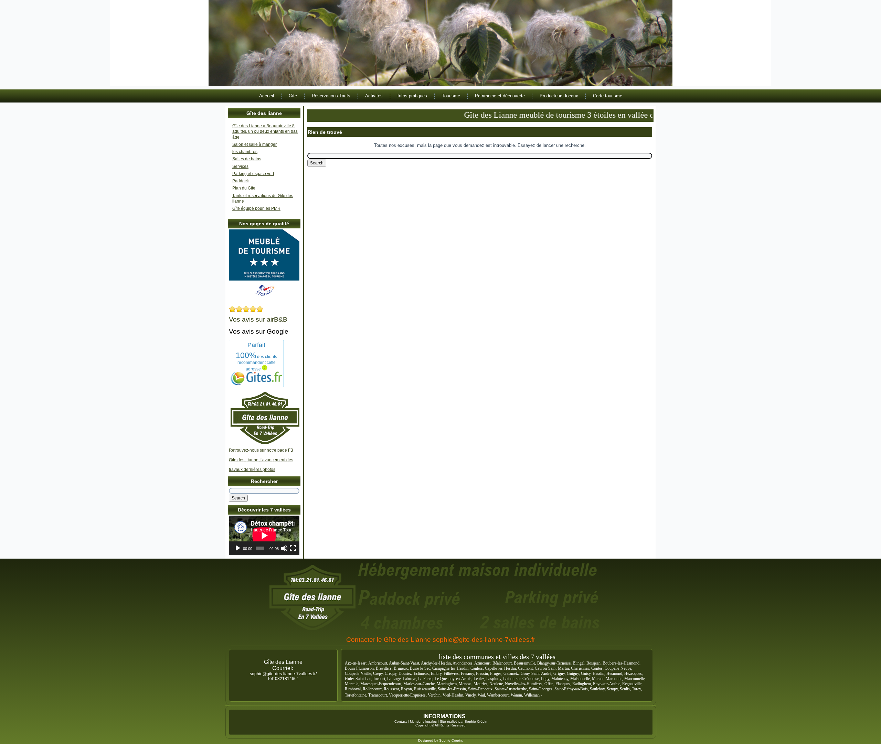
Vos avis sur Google (258, 331)
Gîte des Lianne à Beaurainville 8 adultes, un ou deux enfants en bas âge (265, 131)
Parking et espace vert (253, 173)
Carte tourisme (607, 95)
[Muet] (284, 548)
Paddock (240, 181)
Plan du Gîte (243, 188)
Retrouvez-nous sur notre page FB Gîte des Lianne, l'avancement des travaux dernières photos (261, 460)
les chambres (244, 151)
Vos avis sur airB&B (258, 319)
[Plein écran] (292, 548)
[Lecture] (237, 548)
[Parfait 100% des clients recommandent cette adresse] (256, 383)
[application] (264, 535)
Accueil (266, 95)
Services (240, 166)
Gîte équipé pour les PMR (256, 208)
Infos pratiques (412, 95)
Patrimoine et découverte (500, 95)
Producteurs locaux (559, 95)
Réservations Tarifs (331, 95)
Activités (374, 95)
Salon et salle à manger (254, 144)
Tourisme (451, 95)
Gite (293, 95)
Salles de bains (246, 159)
